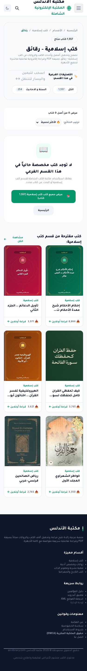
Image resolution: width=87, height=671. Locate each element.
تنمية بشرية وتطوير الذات (68, 568)
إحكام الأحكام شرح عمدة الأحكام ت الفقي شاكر (66, 310)
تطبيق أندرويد (75, 595)
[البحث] (17, 8)
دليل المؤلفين (75, 591)
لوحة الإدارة (76, 602)
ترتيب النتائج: (71, 122)
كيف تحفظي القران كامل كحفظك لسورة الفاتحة (64, 396)
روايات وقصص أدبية (71, 564)
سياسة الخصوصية (72, 626)
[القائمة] (78, 8)
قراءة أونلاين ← (58, 321)
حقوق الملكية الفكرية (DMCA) (65, 633)
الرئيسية (72, 30)
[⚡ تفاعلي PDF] (64, 270)
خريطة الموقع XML (72, 599)
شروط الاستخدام (73, 629)
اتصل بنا (78, 637)
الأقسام (57, 30)
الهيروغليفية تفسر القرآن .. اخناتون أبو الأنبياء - (24, 396)
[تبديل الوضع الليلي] (7, 8)
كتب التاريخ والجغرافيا (71, 572)
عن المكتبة (77, 622)
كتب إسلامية (40, 30)
